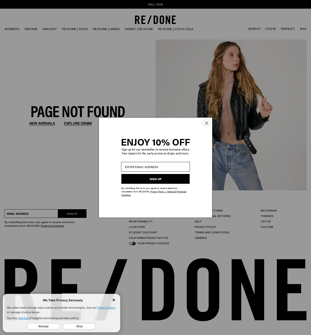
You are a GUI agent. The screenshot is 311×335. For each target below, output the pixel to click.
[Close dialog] (207, 123)
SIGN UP (155, 179)
